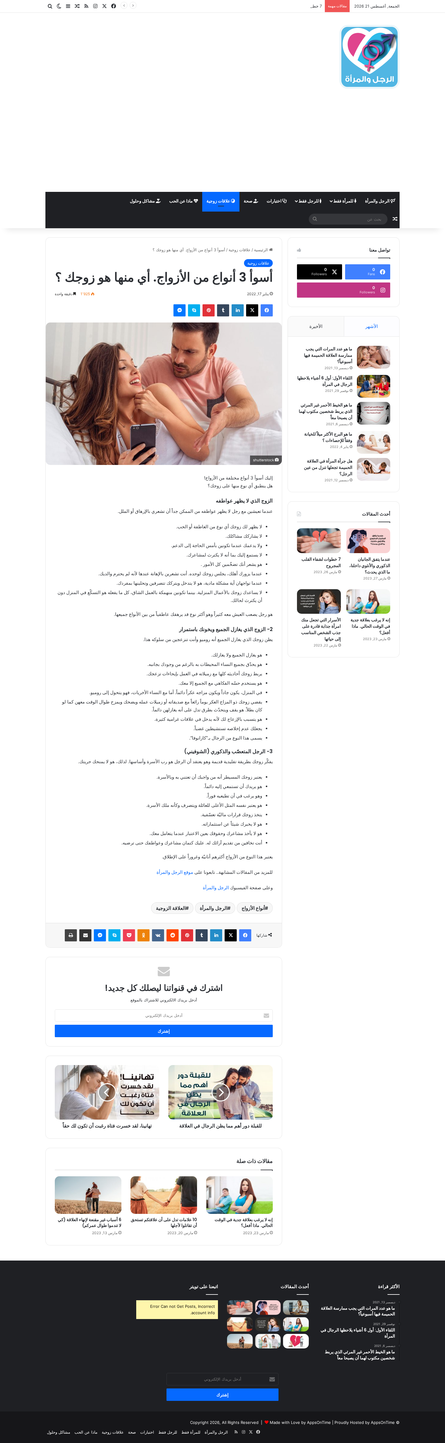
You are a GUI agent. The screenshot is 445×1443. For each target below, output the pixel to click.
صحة (248, 200)
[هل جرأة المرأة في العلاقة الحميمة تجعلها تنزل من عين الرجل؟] (373, 469)
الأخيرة (315, 326)
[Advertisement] (222, 146)
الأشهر (371, 326)
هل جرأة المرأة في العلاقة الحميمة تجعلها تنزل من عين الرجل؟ (328, 467)
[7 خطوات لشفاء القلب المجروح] (319, 540)
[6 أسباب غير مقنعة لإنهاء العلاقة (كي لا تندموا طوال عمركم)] (88, 1195)
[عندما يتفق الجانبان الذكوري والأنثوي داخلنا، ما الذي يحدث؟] (368, 540)
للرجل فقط (309, 200)
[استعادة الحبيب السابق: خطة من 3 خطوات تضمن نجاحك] (296, 1341)
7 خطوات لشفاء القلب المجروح (295, 6)
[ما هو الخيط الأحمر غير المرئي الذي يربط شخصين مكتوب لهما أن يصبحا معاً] (373, 413)
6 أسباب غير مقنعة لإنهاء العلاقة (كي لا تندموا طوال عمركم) (89, 1222)
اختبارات (274, 200)
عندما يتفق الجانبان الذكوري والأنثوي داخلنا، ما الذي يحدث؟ (369, 565)
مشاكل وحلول (143, 200)
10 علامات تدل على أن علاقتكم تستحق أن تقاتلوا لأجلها (164, 1222)
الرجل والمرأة (378, 200)
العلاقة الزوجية (171, 908)
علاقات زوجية (218, 200)
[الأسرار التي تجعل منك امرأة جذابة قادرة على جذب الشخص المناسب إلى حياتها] (319, 601)
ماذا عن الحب (181, 200)
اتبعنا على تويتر (204, 1286)
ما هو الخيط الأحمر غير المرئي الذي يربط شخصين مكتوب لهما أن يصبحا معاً (325, 411)
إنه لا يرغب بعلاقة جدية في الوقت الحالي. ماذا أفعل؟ (244, 1222)
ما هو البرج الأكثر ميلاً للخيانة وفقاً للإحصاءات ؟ (328, 437)
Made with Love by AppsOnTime (300, 1422)
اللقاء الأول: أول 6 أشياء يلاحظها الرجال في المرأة (324, 381)
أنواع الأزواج (253, 908)
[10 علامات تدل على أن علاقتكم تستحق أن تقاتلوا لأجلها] (163, 1195)
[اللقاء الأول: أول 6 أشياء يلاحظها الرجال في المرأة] (373, 386)
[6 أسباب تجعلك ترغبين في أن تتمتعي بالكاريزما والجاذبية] (268, 1341)
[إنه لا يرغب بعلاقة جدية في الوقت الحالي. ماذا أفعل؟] (239, 1195)
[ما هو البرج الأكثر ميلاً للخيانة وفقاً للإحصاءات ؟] (373, 442)
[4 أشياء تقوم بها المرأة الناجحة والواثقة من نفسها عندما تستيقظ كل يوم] (296, 1307)
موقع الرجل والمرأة (175, 872)
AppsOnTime (383, 1422)
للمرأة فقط (343, 200)
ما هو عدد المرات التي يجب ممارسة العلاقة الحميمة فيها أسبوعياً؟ (328, 355)
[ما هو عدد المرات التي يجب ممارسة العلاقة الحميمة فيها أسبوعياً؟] (373, 357)
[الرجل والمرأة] (369, 57)
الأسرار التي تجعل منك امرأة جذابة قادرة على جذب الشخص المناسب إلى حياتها (321, 629)
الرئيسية (261, 249)
